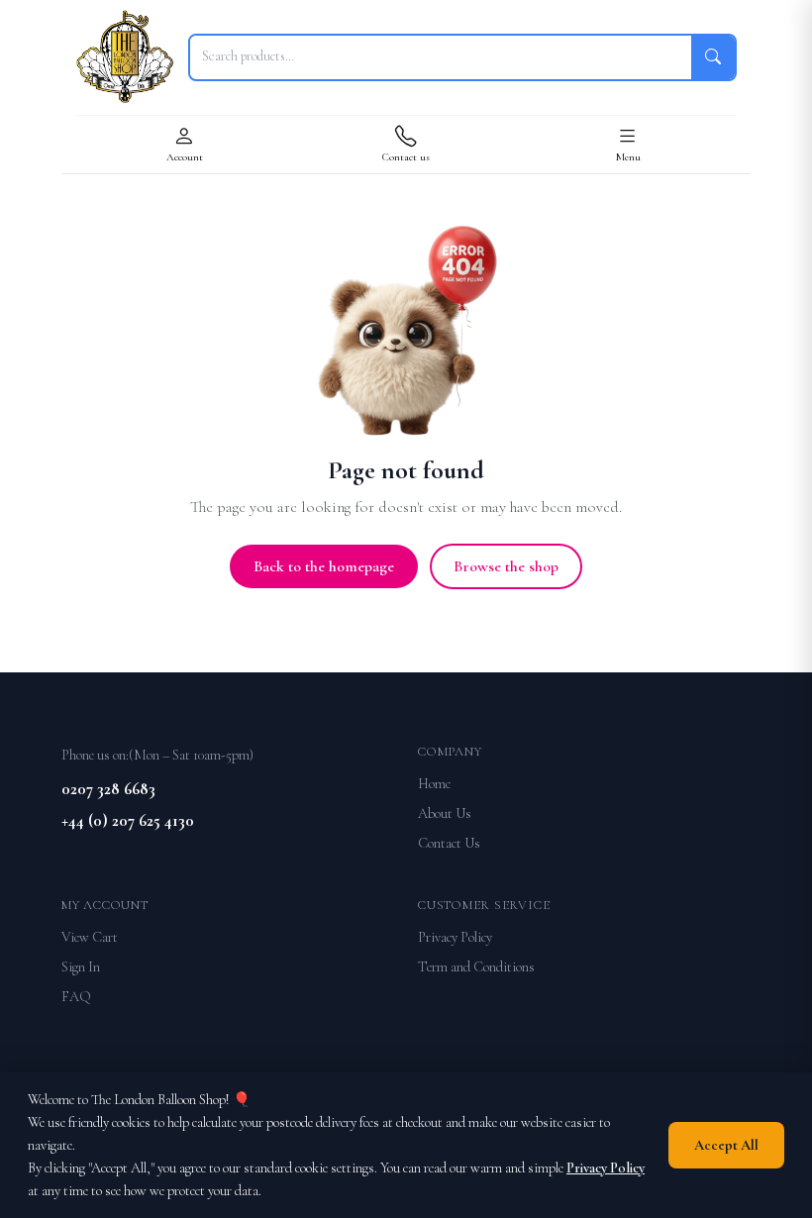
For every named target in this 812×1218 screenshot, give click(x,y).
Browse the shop (506, 566)
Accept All (726, 1145)
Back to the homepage (324, 566)
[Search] (713, 57)
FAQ (76, 996)
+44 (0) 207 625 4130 (127, 820)
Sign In (80, 967)
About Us (444, 813)
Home (434, 783)
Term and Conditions (476, 967)
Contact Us (449, 843)
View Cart (89, 937)
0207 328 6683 (108, 788)
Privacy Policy (455, 937)
